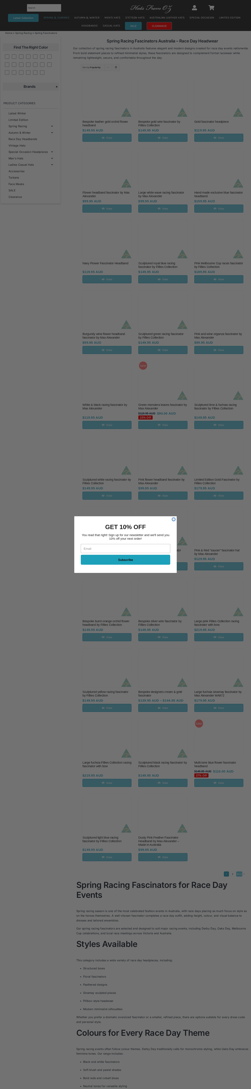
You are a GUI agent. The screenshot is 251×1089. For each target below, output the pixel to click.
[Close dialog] (173, 519)
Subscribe (125, 560)
